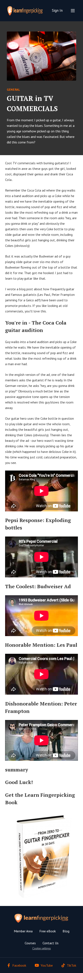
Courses (30, 943)
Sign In (57, 10)
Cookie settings (41, 948)
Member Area (23, 931)
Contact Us (51, 943)
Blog (66, 931)
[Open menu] (73, 11)
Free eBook (47, 931)
